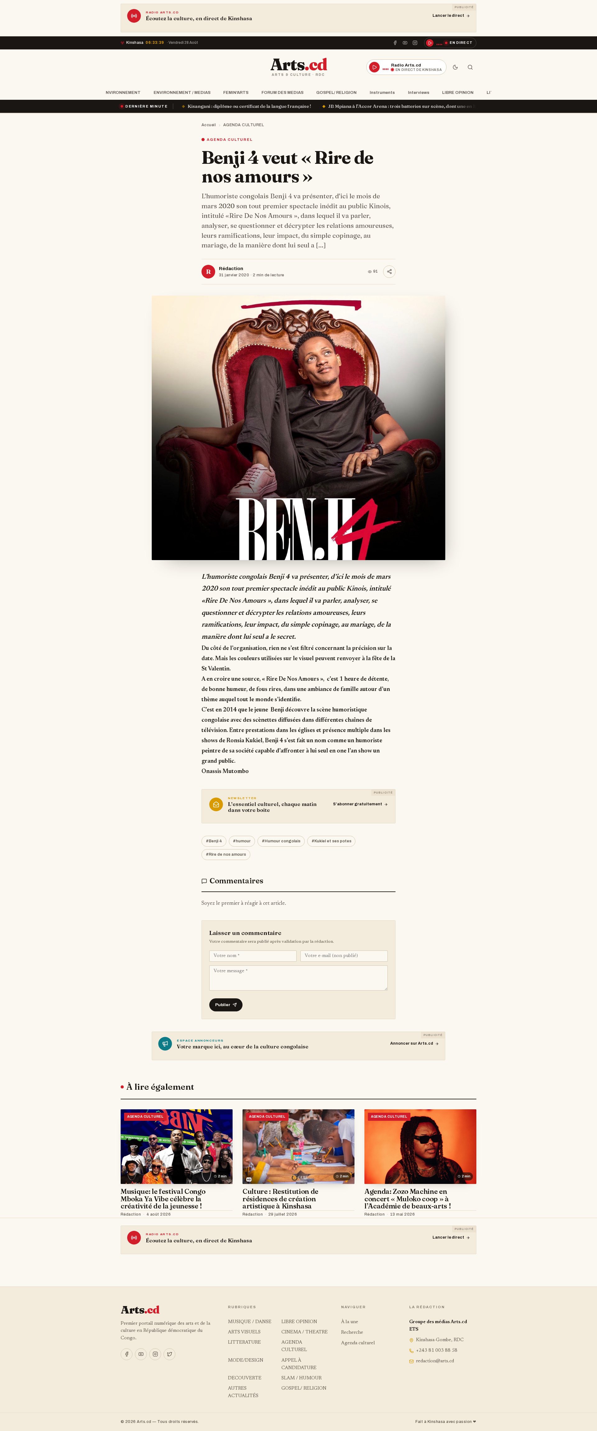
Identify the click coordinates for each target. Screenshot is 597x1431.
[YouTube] (405, 43)
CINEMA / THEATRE (304, 1332)
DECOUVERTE (244, 1378)
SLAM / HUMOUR (301, 1378)
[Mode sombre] (455, 67)
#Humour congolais (281, 841)
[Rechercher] (470, 67)
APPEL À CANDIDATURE (299, 1364)
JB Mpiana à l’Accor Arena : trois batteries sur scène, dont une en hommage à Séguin (314, 106)
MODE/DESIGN (245, 1360)
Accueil (208, 125)
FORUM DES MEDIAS (282, 92)
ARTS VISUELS (244, 1332)
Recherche (352, 1332)
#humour (242, 841)
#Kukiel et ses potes (331, 841)
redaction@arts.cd (435, 1361)
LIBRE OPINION (458, 92)
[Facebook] (395, 43)
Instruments (382, 92)
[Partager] (389, 271)
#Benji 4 (214, 841)
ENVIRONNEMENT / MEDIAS (182, 92)
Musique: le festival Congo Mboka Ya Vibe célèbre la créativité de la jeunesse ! (163, 1198)
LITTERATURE (244, 1342)
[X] (169, 1354)
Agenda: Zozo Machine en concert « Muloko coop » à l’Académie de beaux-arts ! (407, 1198)
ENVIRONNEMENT (122, 92)
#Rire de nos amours (226, 854)
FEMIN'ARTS (235, 92)
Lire (222, 1215)
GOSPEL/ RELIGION (336, 92)
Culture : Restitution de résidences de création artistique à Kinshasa (280, 1198)
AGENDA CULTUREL (243, 125)
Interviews (418, 92)
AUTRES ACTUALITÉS (243, 1392)
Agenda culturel (358, 1343)
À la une (349, 1322)
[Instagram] (415, 43)
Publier (222, 1004)
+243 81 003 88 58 (436, 1350)
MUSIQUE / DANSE (249, 1322)
